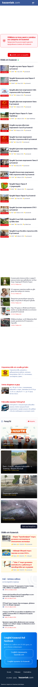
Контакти (27, 672)
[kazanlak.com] (26, 677)
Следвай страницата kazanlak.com (19, 653)
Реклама (17, 672)
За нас (9, 672)
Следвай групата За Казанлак (18, 661)
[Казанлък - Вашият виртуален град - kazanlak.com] (11, 2)
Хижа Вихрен (21, 684)
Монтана (15, 684)
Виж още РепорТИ (28, 526)
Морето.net (10, 684)
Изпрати (32, 421)
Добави (19, 55)
